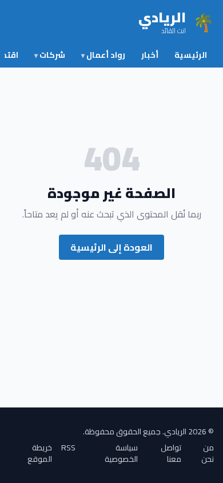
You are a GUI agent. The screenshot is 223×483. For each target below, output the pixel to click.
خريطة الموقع (39, 453)
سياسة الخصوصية (121, 453)
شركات (49, 54)
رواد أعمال (103, 54)
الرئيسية (190, 54)
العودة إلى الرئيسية (111, 247)
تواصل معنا (171, 453)
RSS (68, 448)
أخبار (149, 54)
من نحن (207, 453)
